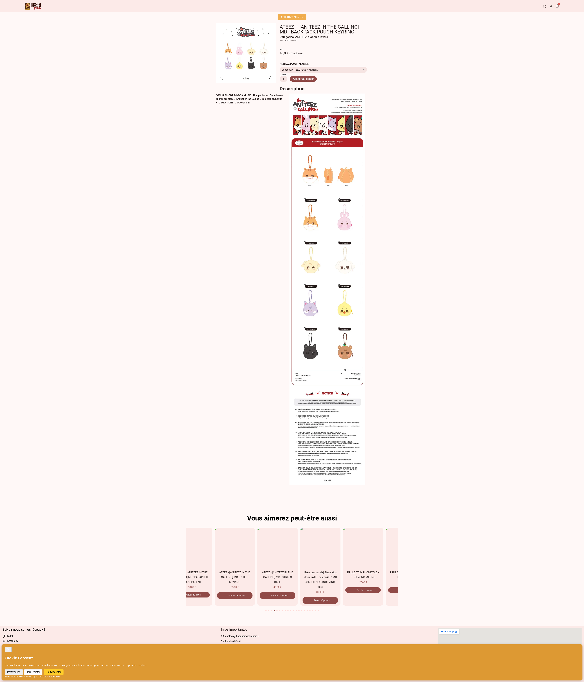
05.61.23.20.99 (233, 641)
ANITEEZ (301, 37)
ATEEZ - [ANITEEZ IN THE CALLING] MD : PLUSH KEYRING (206, 577)
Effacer (283, 74)
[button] (266, 610)
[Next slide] (403, 562)
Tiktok (10, 636)
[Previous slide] (181, 562)
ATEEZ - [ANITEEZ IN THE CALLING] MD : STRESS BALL (248, 577)
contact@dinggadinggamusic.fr (242, 636)
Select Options (208, 595)
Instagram (12, 641)
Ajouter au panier (303, 78)
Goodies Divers (318, 37)
